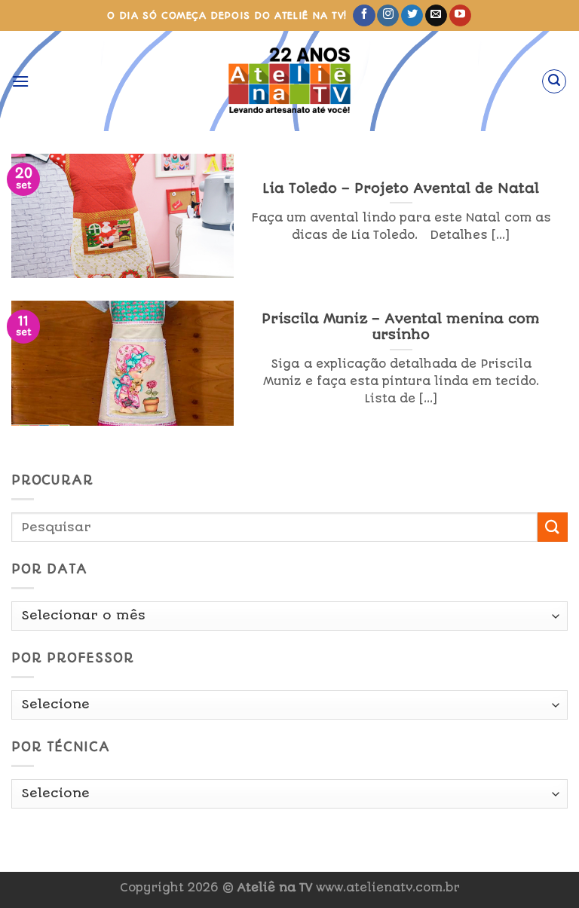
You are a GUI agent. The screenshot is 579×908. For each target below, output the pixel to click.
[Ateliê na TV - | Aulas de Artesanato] (290, 81)
